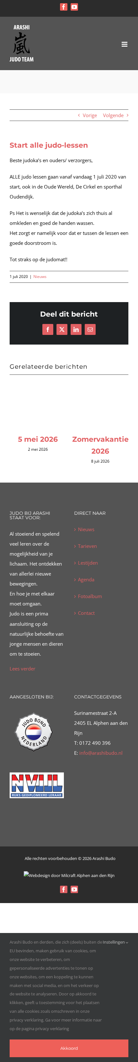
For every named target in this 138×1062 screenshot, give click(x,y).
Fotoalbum (90, 608)
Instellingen (114, 942)
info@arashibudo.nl (100, 764)
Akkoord (69, 1048)
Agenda (86, 591)
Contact (86, 624)
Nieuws (40, 276)
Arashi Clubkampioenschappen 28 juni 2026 (59, 451)
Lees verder (22, 680)
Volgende (113, 115)
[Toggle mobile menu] (125, 44)
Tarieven (87, 557)
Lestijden (88, 574)
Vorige (90, 115)
